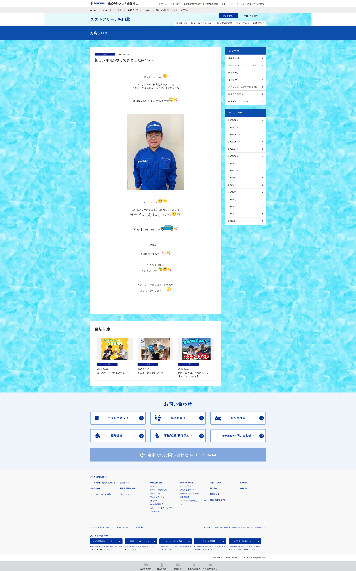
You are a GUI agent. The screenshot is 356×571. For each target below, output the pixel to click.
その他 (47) (233, 79)
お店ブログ (133, 10)
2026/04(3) (233, 149)
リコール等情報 (208, 541)
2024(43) (233, 185)
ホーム (164, 4)
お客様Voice (95, 488)
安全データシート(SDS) (99, 527)
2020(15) (233, 206)
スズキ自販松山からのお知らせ (102, 483)
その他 (147, 10)
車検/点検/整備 (211, 4)
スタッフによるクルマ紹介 (101, 494)
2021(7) (232, 199)
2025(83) (233, 178)
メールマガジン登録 (174, 541)
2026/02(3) (233, 163)
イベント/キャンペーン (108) (242, 65)
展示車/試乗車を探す (193, 4)
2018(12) (233, 221)
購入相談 (213, 488)
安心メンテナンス (157, 497)
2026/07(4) (233, 127)
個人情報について (143, 527)
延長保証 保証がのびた (189, 493)
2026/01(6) (233, 170)
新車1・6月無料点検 (158, 490)
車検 (152, 486)
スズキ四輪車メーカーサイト (104, 541)
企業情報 (244, 483)
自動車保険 (184, 497)
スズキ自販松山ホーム (99, 477)
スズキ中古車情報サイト (243, 541)
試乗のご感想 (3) (236, 94)
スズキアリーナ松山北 (112, 10)
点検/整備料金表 (156, 504)
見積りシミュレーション (139, 541)
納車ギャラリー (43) (238, 101)
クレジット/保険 (244, 4)
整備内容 (153, 501)
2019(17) (233, 214)
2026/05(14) (234, 142)
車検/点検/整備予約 (218, 500)
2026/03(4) (233, 156)
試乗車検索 (214, 494)
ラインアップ (227, 4)
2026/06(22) (234, 134)
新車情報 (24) (235, 58)
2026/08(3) (233, 120)
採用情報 (244, 488)
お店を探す (175, 4)
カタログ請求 (215, 483)
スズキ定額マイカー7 (188, 490)
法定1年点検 (155, 493)
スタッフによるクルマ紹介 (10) (243, 87)
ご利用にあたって (122, 527)
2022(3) (232, 192)
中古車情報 (259, 4)
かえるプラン (185, 486)
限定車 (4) (233, 72)
